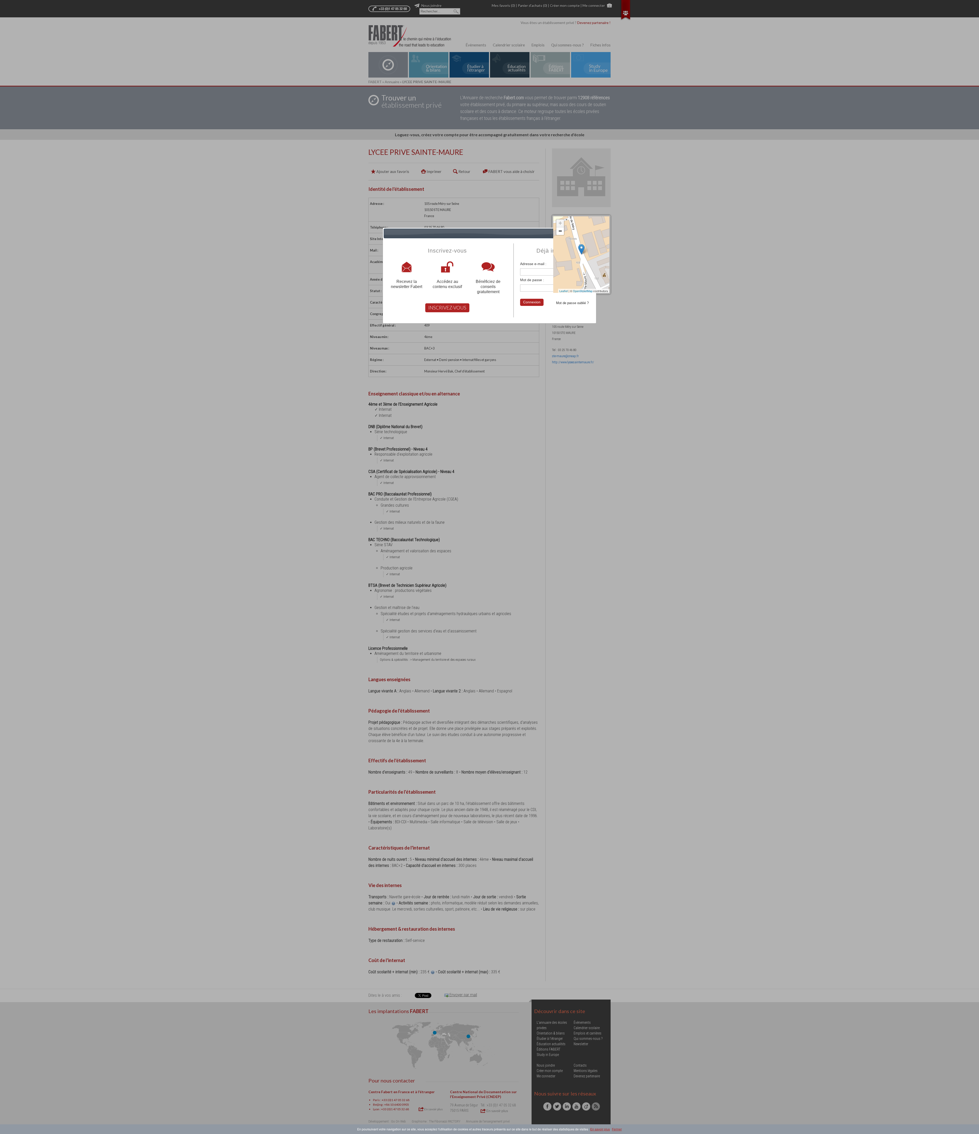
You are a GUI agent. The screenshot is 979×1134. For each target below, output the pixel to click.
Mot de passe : (532, 280)
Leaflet (563, 291)
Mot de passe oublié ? (572, 303)
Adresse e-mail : (533, 264)
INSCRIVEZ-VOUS (447, 307)
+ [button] (560, 223)
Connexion (531, 302)
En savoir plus (600, 1129)
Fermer (617, 1129)
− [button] (560, 231)
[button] (591, 233)
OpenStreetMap (582, 291)
